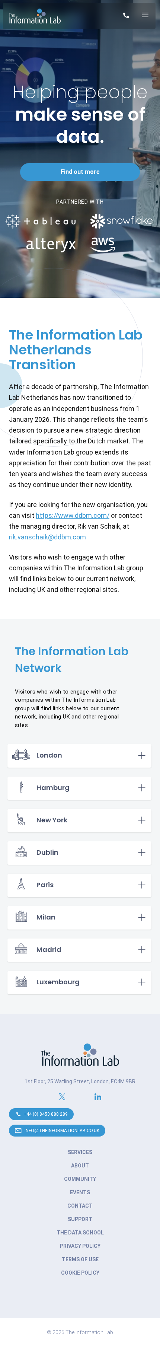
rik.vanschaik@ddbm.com (47, 537)
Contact (80, 1206)
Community (80, 1179)
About (80, 1166)
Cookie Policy (80, 1273)
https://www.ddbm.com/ (72, 515)
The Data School (80, 1233)
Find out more (80, 171)
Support (80, 1219)
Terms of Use (80, 1259)
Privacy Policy (80, 1246)
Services (80, 1152)
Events (80, 1192)
